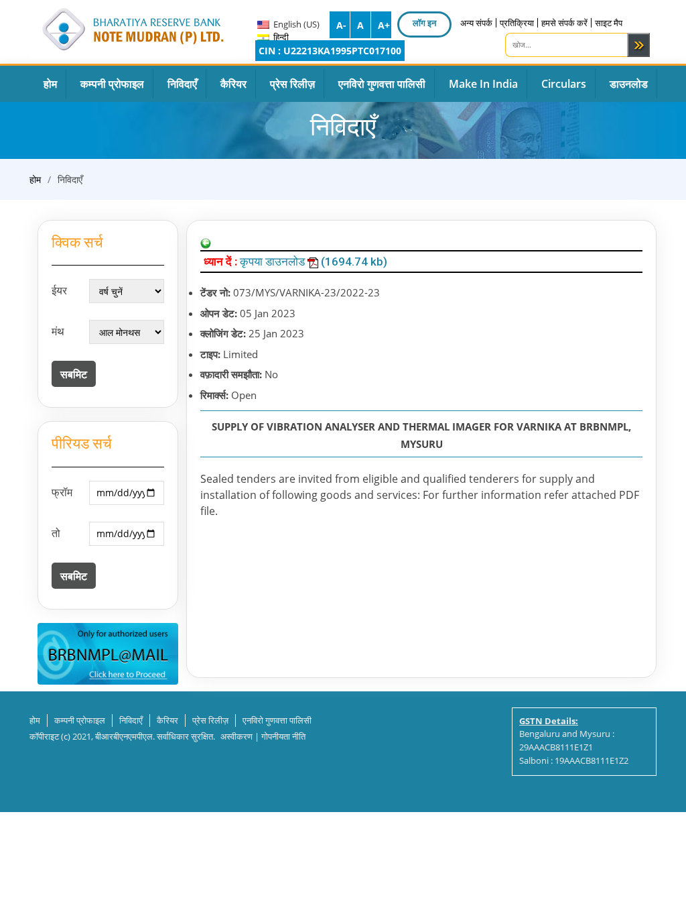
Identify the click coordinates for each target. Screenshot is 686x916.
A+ (384, 25)
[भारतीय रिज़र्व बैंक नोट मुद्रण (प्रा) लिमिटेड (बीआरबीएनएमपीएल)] (131, 27)
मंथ (58, 331)
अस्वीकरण (236, 736)
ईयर (59, 290)
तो (56, 533)
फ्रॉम (62, 492)
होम (35, 179)
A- (341, 25)
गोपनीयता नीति (283, 736)
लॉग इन (424, 23)
